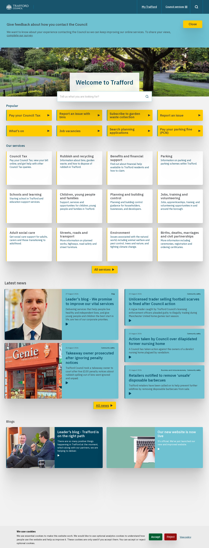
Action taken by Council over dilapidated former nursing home (163, 341)
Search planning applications (122, 131)
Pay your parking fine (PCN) (176, 131)
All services (102, 269)
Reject (171, 536)
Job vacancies (69, 131)
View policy (185, 537)
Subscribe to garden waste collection (125, 115)
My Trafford (149, 7)
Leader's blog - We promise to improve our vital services (90, 301)
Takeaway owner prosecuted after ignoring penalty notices (90, 358)
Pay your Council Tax (24, 115)
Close (193, 24)
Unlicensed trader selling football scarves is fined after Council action (164, 301)
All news (102, 405)
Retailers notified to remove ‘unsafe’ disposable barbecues (159, 378)
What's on (16, 131)
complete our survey (19, 35)
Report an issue (171, 115)
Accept (155, 537)
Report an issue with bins (74, 115)
